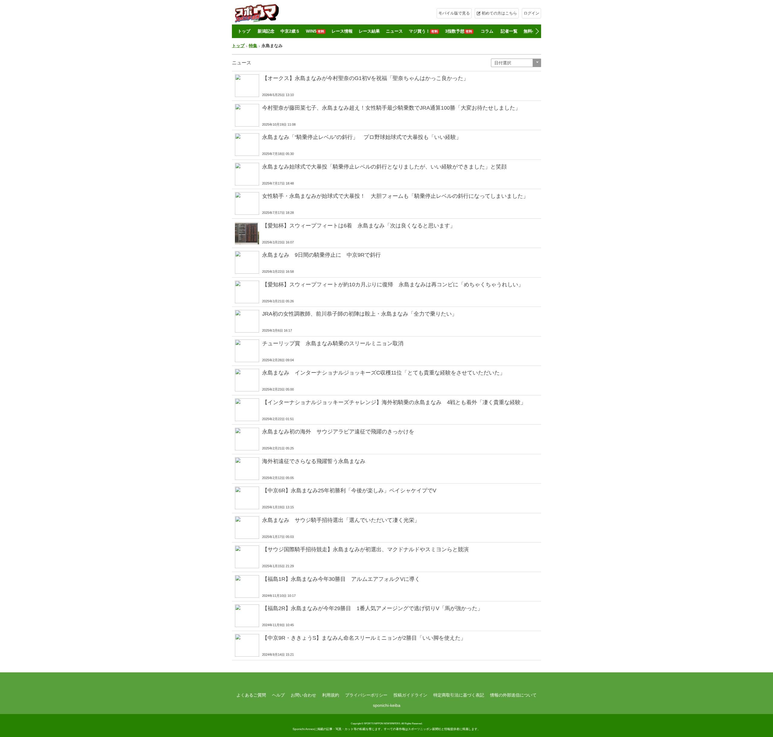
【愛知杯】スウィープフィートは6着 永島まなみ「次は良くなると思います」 (358, 226)
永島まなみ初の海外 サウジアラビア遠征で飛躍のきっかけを (338, 432)
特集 (253, 45)
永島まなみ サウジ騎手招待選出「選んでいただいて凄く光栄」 (341, 520)
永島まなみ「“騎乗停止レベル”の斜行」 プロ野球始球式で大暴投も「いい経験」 (361, 137)
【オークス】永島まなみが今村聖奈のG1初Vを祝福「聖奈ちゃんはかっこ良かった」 (365, 78)
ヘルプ (278, 695)
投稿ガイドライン (410, 695)
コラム (487, 31)
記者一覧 (509, 31)
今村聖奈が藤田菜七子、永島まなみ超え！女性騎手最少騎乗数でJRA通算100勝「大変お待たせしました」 (391, 108)
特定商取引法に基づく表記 (458, 695)
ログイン (531, 13)
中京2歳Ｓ (290, 31)
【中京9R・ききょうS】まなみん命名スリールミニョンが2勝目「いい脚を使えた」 (364, 638)
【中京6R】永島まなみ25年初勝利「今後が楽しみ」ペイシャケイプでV (349, 491)
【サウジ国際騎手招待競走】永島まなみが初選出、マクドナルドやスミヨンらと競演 (365, 549)
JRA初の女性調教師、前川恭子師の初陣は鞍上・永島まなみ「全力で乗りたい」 (359, 314)
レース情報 (342, 31)
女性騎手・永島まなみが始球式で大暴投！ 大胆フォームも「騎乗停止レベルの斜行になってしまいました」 (395, 196)
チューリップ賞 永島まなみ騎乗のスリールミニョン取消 (332, 343)
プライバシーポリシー (366, 695)
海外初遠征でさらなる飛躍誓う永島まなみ (313, 461)
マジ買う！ (423, 31)
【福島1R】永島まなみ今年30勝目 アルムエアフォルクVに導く (341, 579)
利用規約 (330, 695)
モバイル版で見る (454, 13)
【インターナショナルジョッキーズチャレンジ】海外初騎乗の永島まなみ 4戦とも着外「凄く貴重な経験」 (394, 402)
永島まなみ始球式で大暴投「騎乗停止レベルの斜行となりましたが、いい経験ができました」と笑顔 (384, 167)
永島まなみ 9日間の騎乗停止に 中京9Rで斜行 (324, 255)
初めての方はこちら (499, 13)
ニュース (394, 31)
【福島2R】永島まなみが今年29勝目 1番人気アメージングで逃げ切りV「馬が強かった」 (372, 608)
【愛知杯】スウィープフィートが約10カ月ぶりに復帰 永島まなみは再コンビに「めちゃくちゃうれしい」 (393, 285)
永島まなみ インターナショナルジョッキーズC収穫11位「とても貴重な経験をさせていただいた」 (383, 373)
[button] (537, 31)
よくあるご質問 (251, 695)
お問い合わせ (303, 695)
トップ (244, 31)
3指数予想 (458, 31)
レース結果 (369, 31)
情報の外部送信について (513, 695)
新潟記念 (266, 31)
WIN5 (315, 31)
